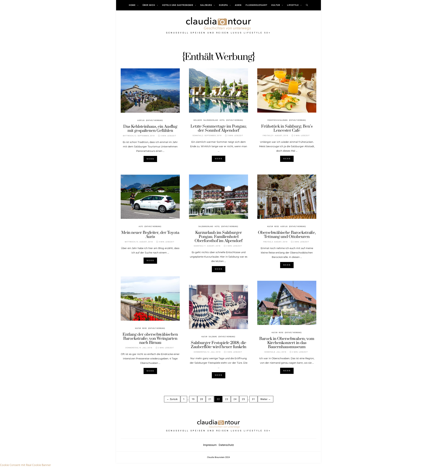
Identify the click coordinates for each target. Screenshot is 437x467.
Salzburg (206, 5)
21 (209, 399)
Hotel (222, 120)
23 (226, 399)
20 (201, 399)
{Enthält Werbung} (154, 120)
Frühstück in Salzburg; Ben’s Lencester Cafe (287, 128)
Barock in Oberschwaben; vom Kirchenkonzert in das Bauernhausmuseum (286, 342)
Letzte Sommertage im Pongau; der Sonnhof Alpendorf (219, 128)
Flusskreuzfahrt (256, 5)
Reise (276, 226)
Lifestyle (293, 5)
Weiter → (265, 399)
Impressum (211, 445)
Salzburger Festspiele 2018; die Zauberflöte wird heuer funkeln (218, 344)
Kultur (275, 5)
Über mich (149, 5)
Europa (223, 5)
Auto (141, 226)
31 (253, 399)
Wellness (197, 120)
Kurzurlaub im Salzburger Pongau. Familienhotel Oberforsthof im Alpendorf (218, 236)
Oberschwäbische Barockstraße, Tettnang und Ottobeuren (287, 234)
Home (132, 5)
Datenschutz (226, 445)
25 (243, 399)
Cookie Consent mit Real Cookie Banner (25, 465)
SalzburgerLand (210, 120)
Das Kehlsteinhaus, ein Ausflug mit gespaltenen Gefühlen (150, 128)
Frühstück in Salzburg (277, 120)
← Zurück (172, 399)
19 (193, 399)
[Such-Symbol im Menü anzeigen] (307, 5)
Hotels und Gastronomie (177, 5)
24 (235, 399)
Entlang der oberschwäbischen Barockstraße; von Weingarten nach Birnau (150, 338)
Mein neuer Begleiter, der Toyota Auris (150, 234)
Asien (238, 5)
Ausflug (141, 120)
